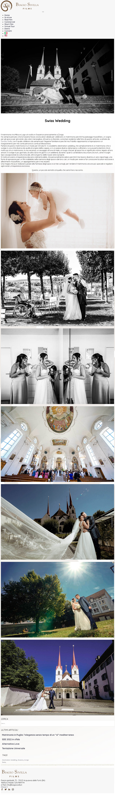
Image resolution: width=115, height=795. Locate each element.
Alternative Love (10, 744)
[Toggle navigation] (43, 11)
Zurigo (26, 760)
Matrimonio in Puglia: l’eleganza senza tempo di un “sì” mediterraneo (38, 735)
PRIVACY (4, 787)
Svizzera (20, 760)
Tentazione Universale (13, 748)
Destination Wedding (9, 760)
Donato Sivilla (6, 141)
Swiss (4, 762)
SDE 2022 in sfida (11, 739)
